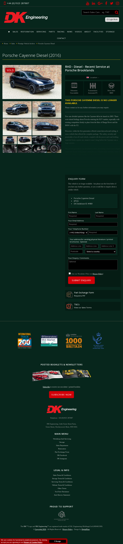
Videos (78, 32)
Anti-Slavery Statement (62, 495)
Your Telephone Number (78, 229)
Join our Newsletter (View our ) (87, 274)
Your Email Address (76, 220)
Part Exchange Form (84, 294)
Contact (61, 38)
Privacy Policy (98, 274)
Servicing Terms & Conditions (62, 482)
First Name (72, 212)
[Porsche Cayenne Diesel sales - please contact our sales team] (25, 140)
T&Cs (83, 306)
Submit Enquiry (81, 280)
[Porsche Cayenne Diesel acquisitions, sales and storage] (39, 149)
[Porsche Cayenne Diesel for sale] (17, 109)
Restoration (27, 32)
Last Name (99, 212)
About (87, 32)
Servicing (41, 32)
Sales (15, 32)
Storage (110, 32)
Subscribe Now (61, 394)
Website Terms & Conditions (62, 485)
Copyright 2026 (40, 529)
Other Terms (62, 488)
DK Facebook (62, 455)
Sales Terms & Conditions (62, 475)
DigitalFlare (86, 529)
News (69, 32)
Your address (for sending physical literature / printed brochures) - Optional (91, 240)
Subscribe (46, 387)
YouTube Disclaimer (62, 492)
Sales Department (62, 445)
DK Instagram (62, 458)
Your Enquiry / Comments (78, 258)
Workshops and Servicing (62, 439)
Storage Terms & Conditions (62, 478)
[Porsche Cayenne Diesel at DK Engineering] (10, 140)
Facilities (98, 32)
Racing (60, 32)
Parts (52, 32)
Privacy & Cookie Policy (33, 542)
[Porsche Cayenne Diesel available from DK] (46, 109)
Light (113, 19)
